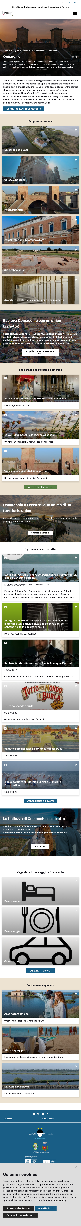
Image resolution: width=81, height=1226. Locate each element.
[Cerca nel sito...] (75, 3)
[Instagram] (38, 1114)
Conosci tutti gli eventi (40, 800)
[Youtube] (43, 1114)
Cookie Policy (59, 1200)
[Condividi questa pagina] (76, 56)
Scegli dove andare (19, 51)
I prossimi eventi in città (40, 549)
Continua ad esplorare (40, 985)
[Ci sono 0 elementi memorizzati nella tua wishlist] (70, 3)
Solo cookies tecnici (18, 1208)
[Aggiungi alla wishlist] (73, 56)
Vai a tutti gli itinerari (40, 487)
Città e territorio (38, 51)
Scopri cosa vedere (40, 121)
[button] (64, 2)
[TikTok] (47, 1114)
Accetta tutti (45, 1208)
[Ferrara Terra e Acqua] (9, 13)
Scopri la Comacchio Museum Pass (40, 352)
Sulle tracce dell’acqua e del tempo (40, 369)
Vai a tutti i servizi (40, 970)
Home (5, 51)
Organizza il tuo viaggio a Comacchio (40, 872)
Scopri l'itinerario (40, 532)
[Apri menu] (75, 13)
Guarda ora (40, 846)
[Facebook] (34, 1114)
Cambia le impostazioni (20, 1215)
